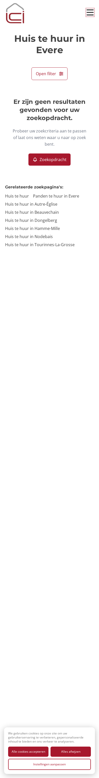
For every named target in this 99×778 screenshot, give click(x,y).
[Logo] (25, 13)
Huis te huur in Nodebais (29, 236)
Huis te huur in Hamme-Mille (32, 228)
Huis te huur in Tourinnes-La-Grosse (40, 244)
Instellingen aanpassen (49, 764)
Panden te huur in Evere (56, 196)
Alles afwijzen (70, 751)
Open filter (46, 73)
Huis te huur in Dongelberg (31, 220)
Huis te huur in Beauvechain (32, 212)
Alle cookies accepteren (28, 751)
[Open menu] (90, 12)
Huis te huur (17, 196)
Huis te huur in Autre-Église (31, 204)
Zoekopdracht (53, 159)
